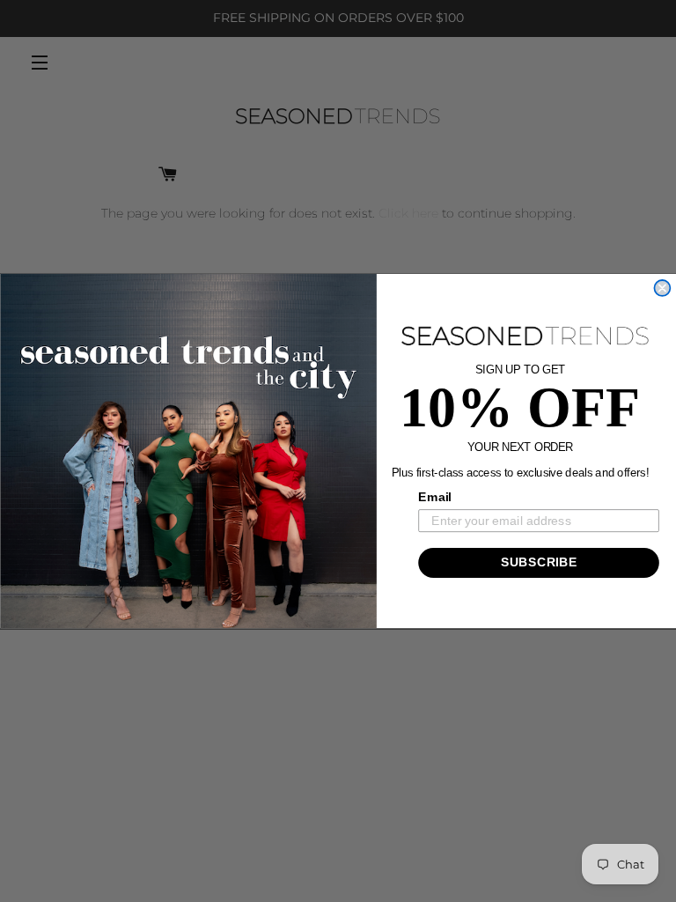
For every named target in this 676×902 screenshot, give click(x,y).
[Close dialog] (662, 288)
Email (435, 497)
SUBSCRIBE (538, 562)
